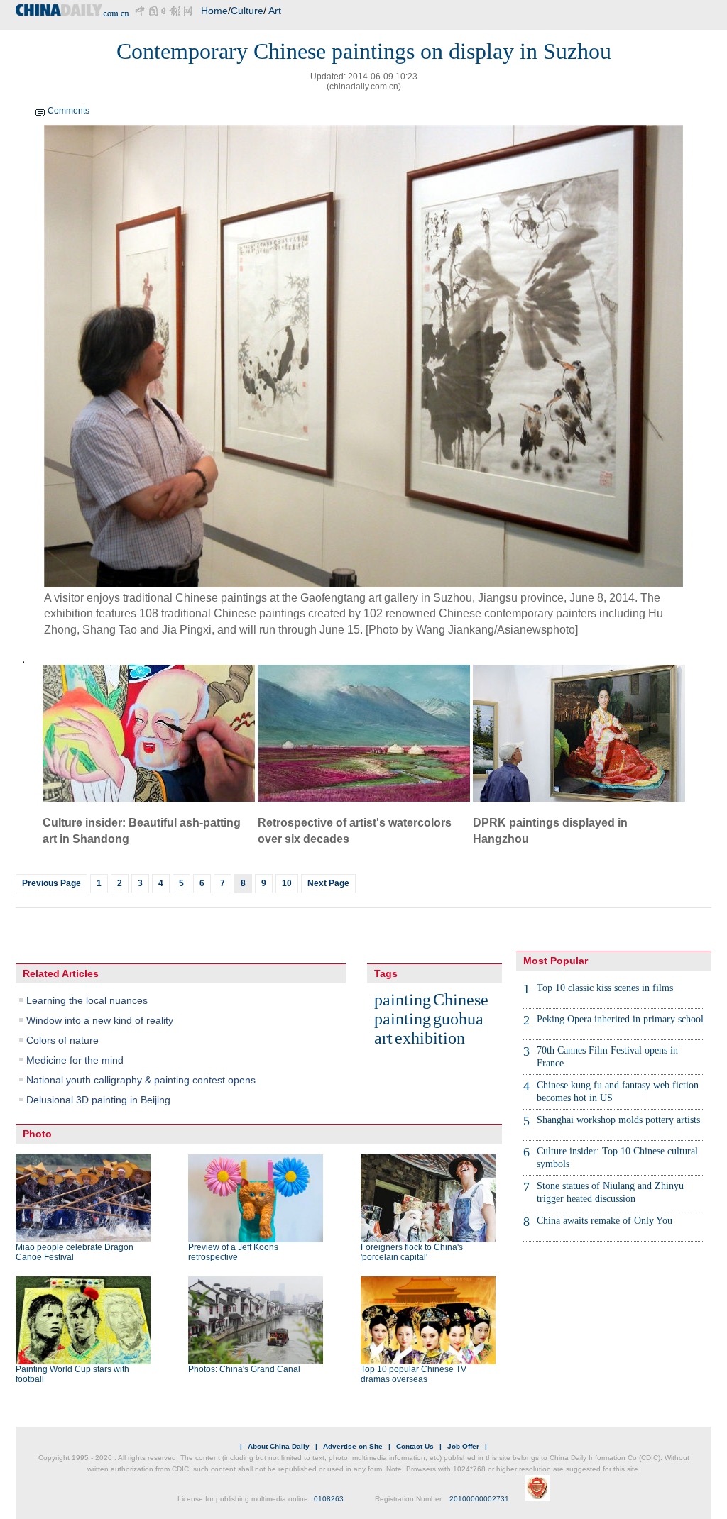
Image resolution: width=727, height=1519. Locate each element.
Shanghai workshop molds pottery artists (618, 1120)
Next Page (328, 883)
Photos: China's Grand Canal (244, 1369)
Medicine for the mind (75, 1060)
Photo (37, 1133)
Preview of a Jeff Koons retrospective (233, 1252)
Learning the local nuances (87, 1000)
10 (287, 883)
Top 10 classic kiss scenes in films (605, 988)
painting (402, 999)
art (383, 1038)
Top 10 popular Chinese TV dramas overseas (413, 1374)
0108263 (329, 1499)
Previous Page (51, 883)
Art (274, 10)
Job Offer (463, 1446)
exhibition (430, 1038)
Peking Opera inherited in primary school (620, 1019)
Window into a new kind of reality (99, 1020)
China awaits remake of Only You (604, 1220)
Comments (68, 111)
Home (214, 10)
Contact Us (415, 1446)
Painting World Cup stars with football (72, 1374)
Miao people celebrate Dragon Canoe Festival (74, 1252)
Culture (247, 10)
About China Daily (279, 1446)
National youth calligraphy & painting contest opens (141, 1080)
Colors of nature (62, 1040)
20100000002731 (479, 1499)
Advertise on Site (353, 1446)
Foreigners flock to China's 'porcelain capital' (412, 1252)
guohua (458, 1019)
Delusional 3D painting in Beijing (98, 1099)
